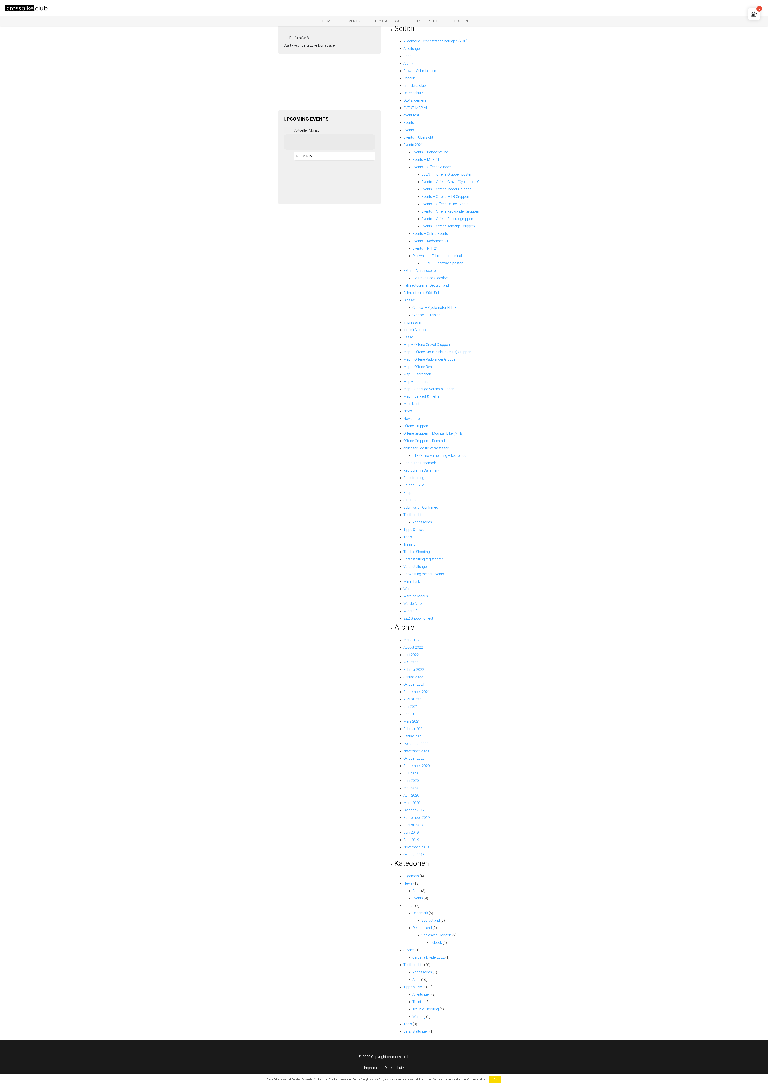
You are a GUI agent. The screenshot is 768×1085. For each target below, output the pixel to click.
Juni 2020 (411, 780)
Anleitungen (412, 48)
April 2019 (411, 840)
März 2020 (411, 803)
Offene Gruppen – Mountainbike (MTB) (433, 433)
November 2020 (416, 751)
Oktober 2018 (414, 854)
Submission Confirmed (420, 507)
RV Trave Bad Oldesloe (430, 278)
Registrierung (413, 478)
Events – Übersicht (418, 137)
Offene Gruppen (415, 426)
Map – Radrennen (417, 374)
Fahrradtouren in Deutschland (426, 285)
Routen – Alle (413, 485)
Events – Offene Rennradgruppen (447, 219)
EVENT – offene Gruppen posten (446, 174)
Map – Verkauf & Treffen (422, 396)
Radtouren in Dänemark (421, 470)
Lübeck (436, 942)
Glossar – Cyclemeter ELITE (434, 307)
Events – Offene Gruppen (432, 167)
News (408, 411)
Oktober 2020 (414, 758)
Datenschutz (413, 93)
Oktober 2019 (414, 810)
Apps (407, 56)
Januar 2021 (413, 736)
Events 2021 (413, 145)
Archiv (408, 63)
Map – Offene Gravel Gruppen (426, 344)
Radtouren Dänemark (419, 463)
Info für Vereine (415, 330)
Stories (409, 950)
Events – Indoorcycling (430, 152)
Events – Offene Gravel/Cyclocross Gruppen (455, 182)
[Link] (27, 8)
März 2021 (411, 721)
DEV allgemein (414, 100)
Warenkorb (411, 581)
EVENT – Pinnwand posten (442, 263)
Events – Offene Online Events (444, 204)
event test (411, 115)
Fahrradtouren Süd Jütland (423, 293)
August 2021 (413, 699)
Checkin (409, 78)
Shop (407, 492)
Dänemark (420, 913)
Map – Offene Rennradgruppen (427, 367)
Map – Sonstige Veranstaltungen (428, 389)
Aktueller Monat (306, 130)
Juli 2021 (410, 706)
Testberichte (413, 515)
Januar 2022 (413, 677)
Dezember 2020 (416, 743)
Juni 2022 (411, 655)
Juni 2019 (411, 832)
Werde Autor (413, 603)
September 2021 (416, 692)
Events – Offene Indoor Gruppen (446, 189)
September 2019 (416, 817)
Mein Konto (412, 404)
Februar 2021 (413, 729)
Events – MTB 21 (425, 159)
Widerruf (410, 611)
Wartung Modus (415, 596)
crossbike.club (414, 85)
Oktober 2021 (414, 684)
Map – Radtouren (416, 381)
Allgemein (411, 876)
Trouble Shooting (416, 552)
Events (408, 122)
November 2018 (416, 847)
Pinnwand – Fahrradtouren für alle (438, 256)
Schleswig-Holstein (436, 935)
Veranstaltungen (416, 566)
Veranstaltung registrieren (423, 559)
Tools (407, 537)
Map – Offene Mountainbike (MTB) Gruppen (437, 352)
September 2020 (416, 766)
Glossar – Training (426, 315)
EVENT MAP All (415, 108)
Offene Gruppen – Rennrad (424, 441)
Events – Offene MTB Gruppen (445, 196)
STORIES (410, 500)
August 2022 (413, 647)
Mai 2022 (410, 662)
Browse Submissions (419, 71)
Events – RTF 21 (425, 248)
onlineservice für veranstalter (426, 448)
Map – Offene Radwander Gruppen (430, 359)
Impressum (412, 322)
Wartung (409, 589)
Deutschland (422, 928)
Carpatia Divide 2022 (428, 957)
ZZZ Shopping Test (418, 618)
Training (409, 544)
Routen (408, 905)
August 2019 (413, 825)
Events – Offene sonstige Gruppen (448, 226)
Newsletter (412, 418)
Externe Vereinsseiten (420, 270)
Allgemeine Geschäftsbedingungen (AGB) (435, 41)
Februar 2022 (413, 669)
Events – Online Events (430, 233)
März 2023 (411, 640)
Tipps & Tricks (414, 529)
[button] (744, 8)
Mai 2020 (410, 788)
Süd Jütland (430, 920)
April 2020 (411, 795)
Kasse (408, 337)
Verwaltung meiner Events (423, 574)
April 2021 (411, 714)
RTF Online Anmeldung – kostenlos (439, 455)
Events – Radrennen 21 (430, 241)
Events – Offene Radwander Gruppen (450, 211)
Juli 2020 (410, 773)
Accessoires (422, 522)
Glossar (409, 300)
